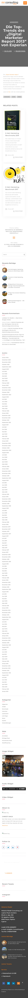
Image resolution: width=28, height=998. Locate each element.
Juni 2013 (4, 652)
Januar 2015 (5, 608)
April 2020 (5, 462)
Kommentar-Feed (7, 740)
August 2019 (5, 480)
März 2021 (4, 436)
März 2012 (4, 686)
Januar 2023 (5, 385)
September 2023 (6, 366)
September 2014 (6, 617)
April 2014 (4, 628)
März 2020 (5, 464)
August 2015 (5, 591)
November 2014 (6, 612)
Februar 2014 (5, 633)
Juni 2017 (4, 540)
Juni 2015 (4, 596)
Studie (13, 96)
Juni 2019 (4, 485)
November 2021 (6, 417)
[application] (14, 788)
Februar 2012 (5, 689)
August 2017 (5, 536)
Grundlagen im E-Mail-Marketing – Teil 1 (14, 340)
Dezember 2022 (6, 387)
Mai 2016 (4, 570)
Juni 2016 (4, 568)
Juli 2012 (4, 677)
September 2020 (6, 450)
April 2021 (4, 434)
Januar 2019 (5, 496)
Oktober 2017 (5, 531)
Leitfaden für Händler (8, 318)
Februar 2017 (5, 550)
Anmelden (5, 736)
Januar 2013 (5, 663)
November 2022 (6, 390)
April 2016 (4, 573)
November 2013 (6, 640)
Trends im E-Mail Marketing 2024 (16, 949)
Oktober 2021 (5, 420)
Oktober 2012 (5, 670)
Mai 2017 (4, 543)
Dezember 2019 (6, 471)
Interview (4, 711)
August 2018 (5, 508)
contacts (9, 873)
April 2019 (4, 489)
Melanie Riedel (20, 51)
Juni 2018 (4, 513)
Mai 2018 (4, 515)
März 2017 (4, 547)
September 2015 (6, 589)
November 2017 (6, 529)
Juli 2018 (4, 510)
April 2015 (4, 601)
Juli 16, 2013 (8, 51)
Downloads (5, 709)
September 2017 (6, 533)
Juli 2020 (4, 455)
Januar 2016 (5, 580)
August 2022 (5, 397)
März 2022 (4, 408)
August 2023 (5, 369)
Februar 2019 (5, 494)
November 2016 (6, 557)
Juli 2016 (4, 566)
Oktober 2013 (5, 642)
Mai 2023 (4, 376)
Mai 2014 (4, 626)
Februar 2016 (5, 577)
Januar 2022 (5, 413)
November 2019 (6, 473)
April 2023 (4, 378)
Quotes (4, 720)
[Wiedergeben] (4, 789)
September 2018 (6, 506)
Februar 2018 (5, 522)
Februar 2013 (5, 661)
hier (9, 92)
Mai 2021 (4, 431)
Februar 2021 (5, 438)
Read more (5, 825)
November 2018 (6, 501)
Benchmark (7, 96)
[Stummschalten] (20, 789)
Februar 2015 (5, 605)
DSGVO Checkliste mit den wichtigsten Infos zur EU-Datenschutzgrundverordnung (12, 324)
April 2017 (4, 545)
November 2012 (6, 668)
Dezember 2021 (6, 415)
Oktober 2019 (5, 475)
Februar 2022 (5, 411)
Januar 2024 (5, 357)
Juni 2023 (4, 373)
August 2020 (5, 452)
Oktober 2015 (5, 587)
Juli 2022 (4, 399)
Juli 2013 (4, 649)
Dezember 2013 (6, 638)
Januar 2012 (5, 691)
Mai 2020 (4, 459)
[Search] (24, 254)
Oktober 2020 (6, 448)
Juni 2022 (4, 401)
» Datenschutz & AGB (8, 973)
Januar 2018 (5, 524)
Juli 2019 (4, 482)
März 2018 (4, 519)
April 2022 (4, 406)
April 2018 (4, 517)
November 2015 (6, 584)
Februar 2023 (5, 383)
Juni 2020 (4, 457)
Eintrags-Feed (6, 738)
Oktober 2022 (5, 392)
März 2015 (4, 603)
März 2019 (4, 492)
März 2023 (4, 380)
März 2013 (4, 659)
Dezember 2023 (6, 360)
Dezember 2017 (6, 526)
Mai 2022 (4, 404)
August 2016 (5, 564)
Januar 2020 (5, 468)
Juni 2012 (4, 679)
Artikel (4, 706)
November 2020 (6, 445)
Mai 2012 (4, 682)
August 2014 (5, 619)
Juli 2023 (4, 371)
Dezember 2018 (6, 499)
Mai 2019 (4, 487)
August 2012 (5, 675)
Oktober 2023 (5, 364)
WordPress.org (6, 742)
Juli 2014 (4, 621)
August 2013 (5, 647)
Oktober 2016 (5, 559)
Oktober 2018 (5, 503)
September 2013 (6, 645)
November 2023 (6, 362)
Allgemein (5, 704)
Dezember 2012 (6, 666)
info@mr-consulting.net (15, 929)
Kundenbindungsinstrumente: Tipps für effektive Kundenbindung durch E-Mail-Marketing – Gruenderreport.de (13, 336)
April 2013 (4, 656)
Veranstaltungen (6, 723)
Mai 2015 (4, 598)
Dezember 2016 (6, 554)
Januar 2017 (5, 552)
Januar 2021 (5, 441)
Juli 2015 (4, 594)
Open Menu (25, 3)
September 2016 (6, 561)
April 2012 (4, 684)
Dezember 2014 (6, 610)
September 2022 (6, 394)
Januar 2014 (5, 635)
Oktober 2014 (5, 615)
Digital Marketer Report (12, 74)
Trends (19, 96)
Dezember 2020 (6, 443)
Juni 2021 (4, 429)
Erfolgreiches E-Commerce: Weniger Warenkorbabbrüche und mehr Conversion (16, 286)
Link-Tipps (5, 716)
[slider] (23, 788)
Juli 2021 (4, 427)
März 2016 (4, 575)
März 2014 (4, 631)
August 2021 (5, 424)
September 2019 (6, 478)
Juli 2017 (4, 538)
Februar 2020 (5, 466)
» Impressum (5, 976)
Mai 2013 (4, 654)
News (3, 718)
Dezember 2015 (6, 582)
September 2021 (6, 422)
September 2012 (6, 672)
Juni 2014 (4, 624)
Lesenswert (14, 22)
